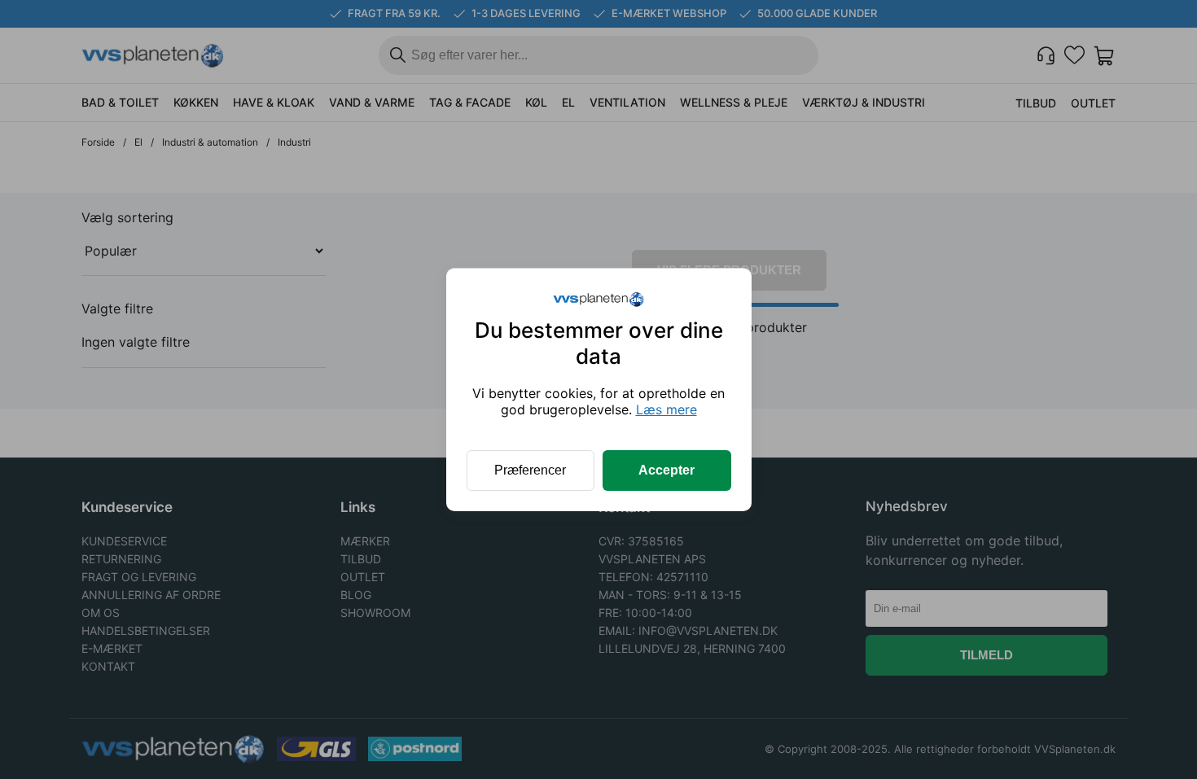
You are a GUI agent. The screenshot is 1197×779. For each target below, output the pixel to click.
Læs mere (666, 409)
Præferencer (530, 470)
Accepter (666, 470)
